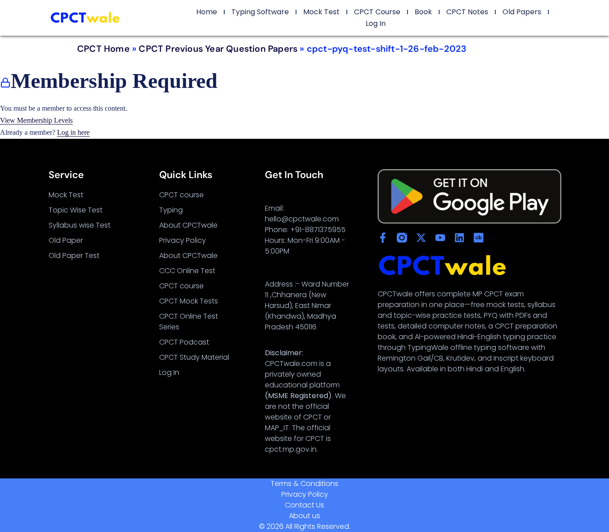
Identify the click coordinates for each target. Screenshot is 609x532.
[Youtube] (440, 238)
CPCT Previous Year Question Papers (218, 48)
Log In (376, 23)
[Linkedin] (459, 238)
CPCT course (181, 195)
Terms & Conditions (304, 483)
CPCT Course (377, 12)
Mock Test (321, 12)
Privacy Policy (182, 240)
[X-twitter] (421, 238)
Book (423, 12)
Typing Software (260, 12)
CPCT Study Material (194, 357)
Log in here (73, 132)
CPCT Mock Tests (188, 301)
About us (304, 516)
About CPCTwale (188, 225)
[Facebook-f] (383, 238)
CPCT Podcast (184, 342)
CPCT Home (103, 48)
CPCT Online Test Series (188, 321)
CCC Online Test (187, 271)
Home (206, 12)
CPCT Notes (467, 12)
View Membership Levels (36, 120)
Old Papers (521, 12)
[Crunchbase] (478, 238)
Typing (171, 210)
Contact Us (304, 505)
